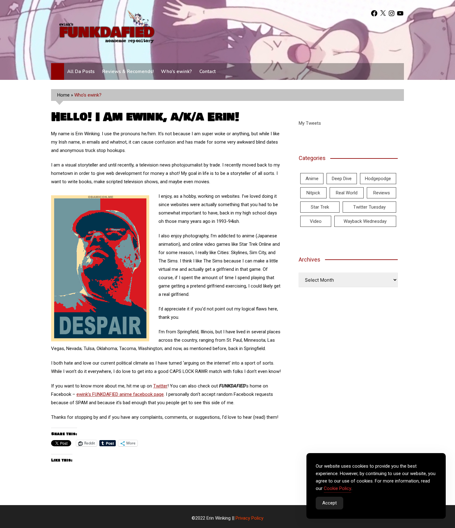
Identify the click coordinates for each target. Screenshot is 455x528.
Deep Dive (342, 178)
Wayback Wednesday (365, 221)
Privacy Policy (249, 518)
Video (316, 221)
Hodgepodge (378, 178)
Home (63, 95)
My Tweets (310, 123)
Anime (312, 178)
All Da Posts (81, 71)
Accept (329, 503)
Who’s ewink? (176, 71)
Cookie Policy (337, 488)
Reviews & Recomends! (128, 71)
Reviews (381, 193)
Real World (347, 193)
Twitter (160, 386)
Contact (207, 71)
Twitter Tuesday (369, 207)
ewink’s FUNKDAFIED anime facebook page (120, 394)
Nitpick (313, 193)
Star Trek (320, 207)
